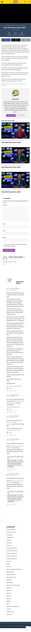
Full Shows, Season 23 (12, 140)
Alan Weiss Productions (22, 625)
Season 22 (24, 25)
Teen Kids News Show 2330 (10, 142)
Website (4, 237)
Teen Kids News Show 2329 (10, 167)
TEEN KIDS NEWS (14, 288)
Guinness (21, 84)
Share (15, 390)
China (12, 84)
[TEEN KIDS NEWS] (10, 280)
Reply (5, 264)
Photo (10, 388)
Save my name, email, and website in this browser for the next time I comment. (15, 245)
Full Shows (7, 25)
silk (25, 84)
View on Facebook (10, 390)
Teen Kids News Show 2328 (10, 192)
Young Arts (4, 85)
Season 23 (20, 140)
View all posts (10, 115)
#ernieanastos (10, 386)
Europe (16, 84)
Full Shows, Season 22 (16, 25)
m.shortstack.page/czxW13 (13, 407)
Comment (5, 205)
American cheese (5, 84)
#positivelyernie (18, 386)
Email (4, 230)
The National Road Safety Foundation (15, 422)
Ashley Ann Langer (16, 257)
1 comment (9, 34)
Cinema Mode (21, 34)
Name (4, 223)
